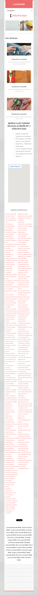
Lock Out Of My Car (10, 359)
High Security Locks (23, 353)
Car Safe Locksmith (23, 383)
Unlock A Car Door (10, 482)
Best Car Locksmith (23, 262)
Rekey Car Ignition (10, 507)
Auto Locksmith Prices (11, 452)
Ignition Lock (21, 418)
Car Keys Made (22, 244)
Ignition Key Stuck (10, 460)
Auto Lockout (8, 416)
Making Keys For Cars (11, 424)
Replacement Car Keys (11, 470)
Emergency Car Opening (24, 218)
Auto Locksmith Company (24, 438)
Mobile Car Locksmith (23, 252)
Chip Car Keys (22, 321)
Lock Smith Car (22, 398)
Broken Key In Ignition (24, 240)
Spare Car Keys (9, 444)
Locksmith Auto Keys (23, 264)
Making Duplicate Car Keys (25, 327)
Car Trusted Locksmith (11, 501)
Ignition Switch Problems (24, 375)
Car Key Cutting (9, 335)
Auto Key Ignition (9, 301)
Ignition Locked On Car (11, 258)
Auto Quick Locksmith (11, 402)
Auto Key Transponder (11, 472)
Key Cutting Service (23, 402)
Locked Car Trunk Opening (25, 226)
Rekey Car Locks (9, 262)
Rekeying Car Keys (23, 284)
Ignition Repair (9, 343)
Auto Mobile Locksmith (11, 355)
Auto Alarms (21, 222)
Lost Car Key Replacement (25, 391)
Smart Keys (21, 440)
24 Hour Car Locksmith (24, 361)
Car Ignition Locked (23, 270)
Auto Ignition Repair (23, 367)
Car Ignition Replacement (24, 373)
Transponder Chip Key (11, 260)
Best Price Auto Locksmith (25, 238)
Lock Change (21, 355)
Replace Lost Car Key (11, 339)
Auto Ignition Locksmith (11, 280)
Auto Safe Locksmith (10, 303)
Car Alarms (21, 220)
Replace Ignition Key (10, 381)
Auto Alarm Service (10, 246)
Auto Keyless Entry (10, 476)
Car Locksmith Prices (11, 371)
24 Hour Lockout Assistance (25, 254)
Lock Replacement (10, 377)
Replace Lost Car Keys (24, 248)
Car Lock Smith (9, 420)
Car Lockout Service (23, 246)
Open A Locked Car (10, 396)
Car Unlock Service (23, 446)
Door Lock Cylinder (10, 503)
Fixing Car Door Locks (24, 297)
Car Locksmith (9, 288)
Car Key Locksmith (23, 349)
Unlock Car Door (9, 410)
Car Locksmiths (22, 236)
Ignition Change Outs (23, 434)
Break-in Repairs (22, 228)
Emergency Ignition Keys (24, 293)
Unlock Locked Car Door (24, 452)
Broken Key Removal (23, 341)
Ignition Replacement (23, 311)
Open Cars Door (9, 341)
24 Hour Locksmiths (10, 499)
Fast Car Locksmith (10, 218)
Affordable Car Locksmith (24, 256)
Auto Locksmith (9, 295)
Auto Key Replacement (11, 466)
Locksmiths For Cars (23, 468)
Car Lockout (8, 480)
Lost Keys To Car (22, 408)
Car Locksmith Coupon (24, 345)
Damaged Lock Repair (11, 379)
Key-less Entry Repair (23, 309)
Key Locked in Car (23, 450)
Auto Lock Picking (10, 509)
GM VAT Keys (8, 369)
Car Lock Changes (10, 327)
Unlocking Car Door (23, 385)
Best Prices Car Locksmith (25, 224)
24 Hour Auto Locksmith (24, 369)
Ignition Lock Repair (23, 424)
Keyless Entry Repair (23, 400)
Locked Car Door (22, 464)
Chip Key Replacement (11, 297)
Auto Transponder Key (24, 351)
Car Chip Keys (9, 224)
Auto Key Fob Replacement (25, 412)
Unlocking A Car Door (23, 442)
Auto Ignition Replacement (25, 406)
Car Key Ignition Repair (11, 244)
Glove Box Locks (9, 422)
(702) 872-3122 (19, 15)
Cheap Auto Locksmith (24, 276)
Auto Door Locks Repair (24, 365)
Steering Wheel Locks (24, 266)
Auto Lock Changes (10, 430)
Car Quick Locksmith (10, 333)
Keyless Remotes (22, 307)
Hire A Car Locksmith (10, 214)
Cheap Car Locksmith (23, 282)
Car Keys (7, 387)
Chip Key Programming (11, 286)
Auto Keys (8, 248)
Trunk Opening (22, 466)
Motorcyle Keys (22, 325)
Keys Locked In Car (23, 305)
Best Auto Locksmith (10, 309)
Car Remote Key (22, 295)
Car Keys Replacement (11, 385)
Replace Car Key (9, 468)
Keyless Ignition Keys (23, 290)
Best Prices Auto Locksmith (25, 404)
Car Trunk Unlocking (10, 357)
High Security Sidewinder (24, 268)
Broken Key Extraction (11, 274)
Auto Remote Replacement (25, 335)
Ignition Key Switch (23, 214)
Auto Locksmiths (9, 464)
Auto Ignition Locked (23, 315)
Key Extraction (22, 319)
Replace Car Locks (10, 450)
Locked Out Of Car (10, 317)
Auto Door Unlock (22, 250)
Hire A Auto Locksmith (11, 232)
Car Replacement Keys (24, 323)
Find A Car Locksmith (23, 299)
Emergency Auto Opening (24, 460)
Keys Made (8, 404)
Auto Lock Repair (10, 238)
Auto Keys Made (22, 258)
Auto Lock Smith (9, 478)
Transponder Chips (23, 260)
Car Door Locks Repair (11, 313)
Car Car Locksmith (23, 414)
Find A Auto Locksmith (11, 299)
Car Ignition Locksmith (24, 343)
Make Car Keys (22, 274)
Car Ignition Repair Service (25, 410)
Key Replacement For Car (25, 381)
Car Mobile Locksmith (23, 436)
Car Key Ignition (22, 242)
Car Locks (8, 454)
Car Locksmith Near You (24, 389)
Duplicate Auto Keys (23, 448)
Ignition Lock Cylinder (23, 333)
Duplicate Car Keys (10, 492)
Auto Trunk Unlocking (11, 400)
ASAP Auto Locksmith (11, 505)
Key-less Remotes (10, 226)
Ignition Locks (21, 458)
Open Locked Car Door (11, 325)
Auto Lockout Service (23, 280)
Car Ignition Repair (23, 347)
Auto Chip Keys (9, 432)
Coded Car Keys (9, 462)
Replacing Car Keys (10, 315)
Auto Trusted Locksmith (11, 438)
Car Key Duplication (23, 337)
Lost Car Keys (21, 329)
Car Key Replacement (11, 311)
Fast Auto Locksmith (23, 387)
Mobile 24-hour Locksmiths (25, 216)
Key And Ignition (9, 448)
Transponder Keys (10, 337)
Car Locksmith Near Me (11, 474)
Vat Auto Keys (21, 363)
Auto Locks (21, 416)
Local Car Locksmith (10, 323)
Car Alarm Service (22, 456)
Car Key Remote (22, 317)
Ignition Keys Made (23, 234)
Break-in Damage (10, 353)
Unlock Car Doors (10, 264)
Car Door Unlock (9, 216)
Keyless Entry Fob (22, 444)
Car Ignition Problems (11, 398)
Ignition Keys (8, 418)
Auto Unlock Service (23, 331)
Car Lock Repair (9, 383)
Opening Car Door (23, 272)
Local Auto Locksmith (23, 462)
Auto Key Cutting (22, 278)
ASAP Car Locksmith (10, 389)
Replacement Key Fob (24, 313)
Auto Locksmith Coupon (24, 339)
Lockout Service (22, 371)
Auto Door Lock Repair (11, 446)
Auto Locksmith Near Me (24, 454)
